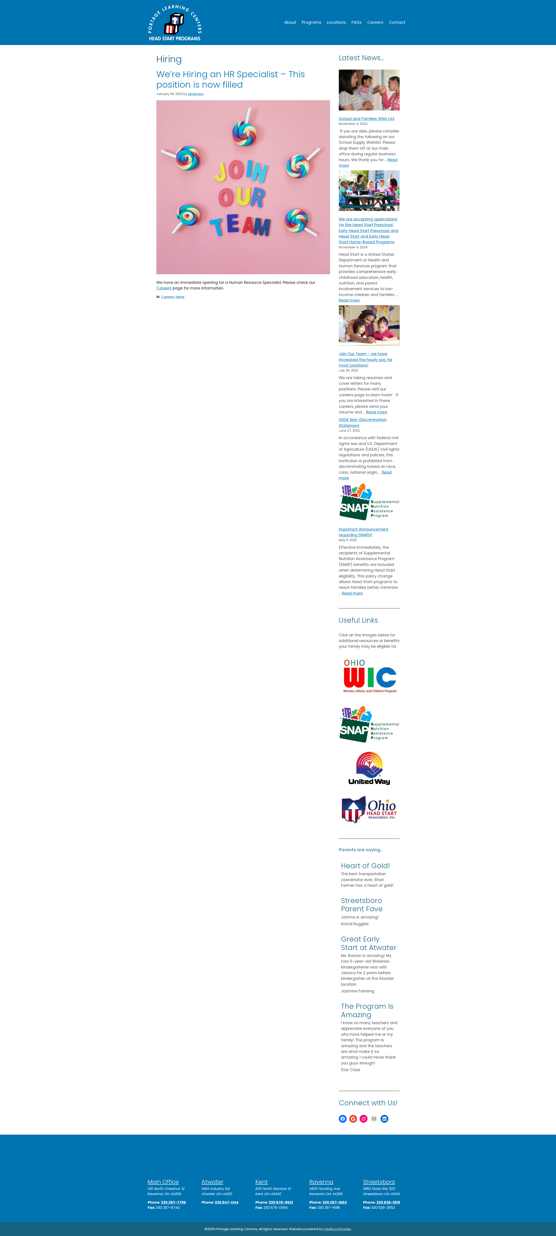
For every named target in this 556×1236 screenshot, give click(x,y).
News (180, 296)
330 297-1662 (335, 1202)
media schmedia (337, 1229)
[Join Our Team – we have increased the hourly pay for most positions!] (369, 326)
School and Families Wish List (366, 118)
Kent (261, 1182)
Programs (311, 22)
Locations (336, 22)
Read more (349, 300)
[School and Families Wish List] (369, 91)
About (290, 22)
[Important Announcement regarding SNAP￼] (369, 503)
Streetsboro (379, 1182)
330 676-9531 (281, 1202)
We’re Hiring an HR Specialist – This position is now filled (230, 79)
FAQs (357, 22)
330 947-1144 (226, 1202)
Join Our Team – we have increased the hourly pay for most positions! (365, 359)
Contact (397, 22)
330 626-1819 (388, 1202)
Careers (375, 22)
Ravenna (321, 1182)
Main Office (163, 1182)
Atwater (212, 1182)
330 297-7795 (173, 1202)
